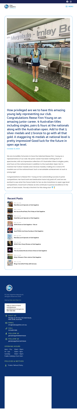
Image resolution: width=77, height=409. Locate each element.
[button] (69, 7)
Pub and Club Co (15, 300)
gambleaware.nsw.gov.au (15, 309)
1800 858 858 (11, 311)
